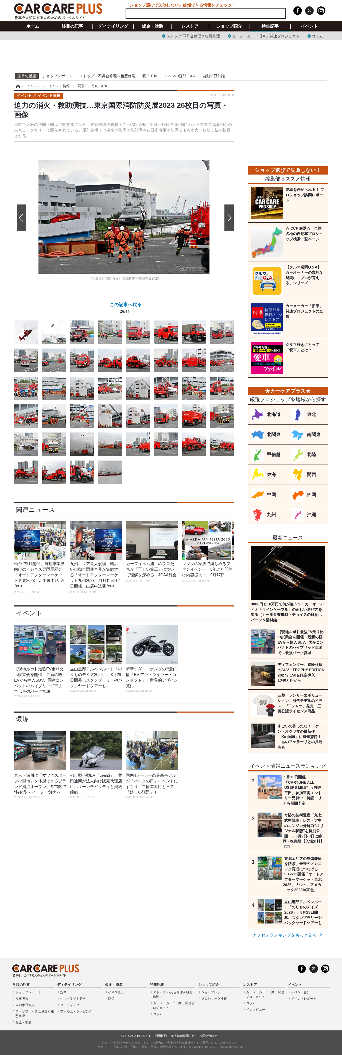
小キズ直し (116, 992)
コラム (317, 35)
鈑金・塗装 (152, 26)
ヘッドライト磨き (73, 998)
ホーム (32, 26)
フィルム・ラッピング (76, 1011)
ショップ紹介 (229, 26)
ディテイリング (113, 26)
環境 (22, 719)
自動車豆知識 (214, 76)
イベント (309, 26)
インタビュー (255, 1009)
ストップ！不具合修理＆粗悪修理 (107, 76)
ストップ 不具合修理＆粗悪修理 (193, 35)
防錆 (111, 998)
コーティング (69, 1005)
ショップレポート (57, 76)
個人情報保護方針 (183, 1035)
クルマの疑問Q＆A (180, 76)
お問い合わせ (208, 1035)
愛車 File (149, 76)
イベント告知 (300, 992)
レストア (190, 26)
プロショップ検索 (214, 998)
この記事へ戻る (126, 307)
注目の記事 (72, 26)
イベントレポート (304, 998)
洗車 (63, 992)
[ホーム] (17, 86)
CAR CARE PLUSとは (135, 1035)
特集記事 (270, 26)
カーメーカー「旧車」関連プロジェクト (266, 35)
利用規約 (161, 1035)
